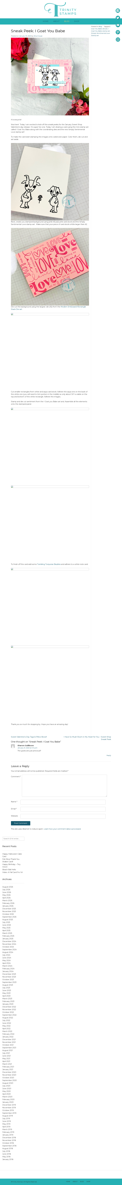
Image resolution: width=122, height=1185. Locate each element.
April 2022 (6, 1029)
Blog (66, 21)
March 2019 (7, 1129)
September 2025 (9, 917)
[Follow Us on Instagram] (106, 1181)
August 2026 (7, 887)
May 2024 (6, 960)
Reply (109, 755)
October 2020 (8, 1078)
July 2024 (6, 955)
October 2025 (8, 914)
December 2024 (9, 941)
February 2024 (8, 969)
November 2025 (9, 911)
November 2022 (9, 1009)
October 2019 (8, 1110)
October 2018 (8, 1143)
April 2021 (6, 1061)
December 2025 (9, 909)
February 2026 (8, 903)
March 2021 (7, 1064)
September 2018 (9, 1146)
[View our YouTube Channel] (102, 1181)
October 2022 (8, 1012)
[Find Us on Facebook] (96, 1181)
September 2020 (9, 1080)
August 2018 (7, 1148)
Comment (16, 777)
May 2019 (6, 1124)
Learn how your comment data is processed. (62, 829)
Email (14, 809)
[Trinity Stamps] (61, 9)
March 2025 (7, 933)
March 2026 (7, 900)
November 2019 (9, 1108)
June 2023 (6, 990)
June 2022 (6, 1023)
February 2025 (8, 936)
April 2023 (6, 996)
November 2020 (9, 1075)
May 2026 (6, 895)
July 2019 (6, 1118)
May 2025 (6, 928)
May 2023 (6, 993)
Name (14, 802)
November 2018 (9, 1140)
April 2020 (6, 1094)
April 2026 (6, 898)
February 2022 (8, 1034)
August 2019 (7, 1116)
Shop (76, 21)
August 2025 (7, 920)
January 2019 (7, 1135)
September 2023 (9, 982)
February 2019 (8, 1132)
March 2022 (7, 1031)
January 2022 (7, 1037)
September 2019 (9, 1113)
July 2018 (6, 1151)
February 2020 (8, 1099)
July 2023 (6, 988)
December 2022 (9, 1007)
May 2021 (6, 1059)
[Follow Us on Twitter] (99, 1181)
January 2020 (8, 1102)
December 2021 (9, 1039)
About (56, 21)
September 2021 (9, 1048)
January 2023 (7, 1004)
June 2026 (6, 892)
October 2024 (8, 947)
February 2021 (8, 1067)
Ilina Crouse (38, 36)
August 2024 (7, 952)
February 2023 (8, 1001)
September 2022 (9, 1015)
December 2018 (9, 1138)
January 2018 (7, 1159)
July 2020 (6, 1086)
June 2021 (6, 1056)
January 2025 (7, 939)
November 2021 (9, 1042)
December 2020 (9, 1072)
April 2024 (6, 963)
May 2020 (6, 1091)
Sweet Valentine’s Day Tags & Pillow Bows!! (29, 737)
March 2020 (7, 1097)
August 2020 (7, 1083)
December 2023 (9, 974)
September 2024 (9, 949)
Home (45, 21)
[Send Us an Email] (93, 1181)
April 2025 (6, 930)
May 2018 (6, 1157)
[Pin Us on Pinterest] (109, 1181)
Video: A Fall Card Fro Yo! (12, 872)
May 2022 (6, 1026)
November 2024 (9, 944)
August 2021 (7, 1050)
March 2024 (7, 966)
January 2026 (7, 906)
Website (14, 816)
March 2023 (7, 999)
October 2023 (8, 979)
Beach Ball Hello (9, 870)
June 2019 (6, 1121)
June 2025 (6, 925)
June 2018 (6, 1154)
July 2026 (6, 890)
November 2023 (9, 977)
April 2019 (6, 1127)
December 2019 (9, 1105)
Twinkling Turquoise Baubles (49, 564)
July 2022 (6, 1020)
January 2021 (7, 1069)
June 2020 (6, 1088)
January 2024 (7, 971)
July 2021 (6, 1053)
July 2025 (6, 922)
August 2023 (7, 985)
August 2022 (7, 1018)
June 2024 (6, 958)
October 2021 (8, 1045)
